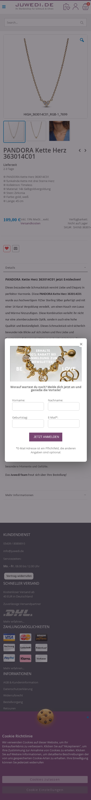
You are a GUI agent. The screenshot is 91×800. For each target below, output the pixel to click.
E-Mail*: (53, 417)
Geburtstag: (20, 417)
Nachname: (55, 400)
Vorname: (18, 400)
